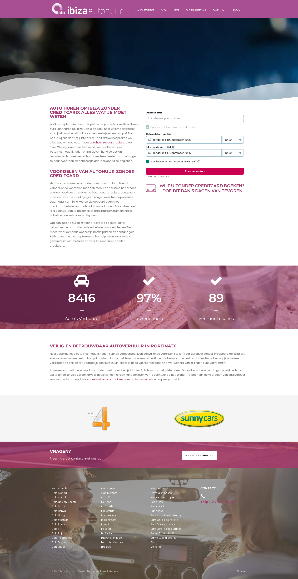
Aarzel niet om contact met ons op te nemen (117, 379)
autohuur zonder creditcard (108, 142)
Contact (219, 9)
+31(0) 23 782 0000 (217, 502)
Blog (237, 9)
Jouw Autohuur (109, 571)
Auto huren (145, 9)
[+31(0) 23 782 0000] (203, 496)
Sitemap (241, 571)
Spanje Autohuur (88, 571)
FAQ (164, 9)
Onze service (196, 9)
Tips (176, 9)
